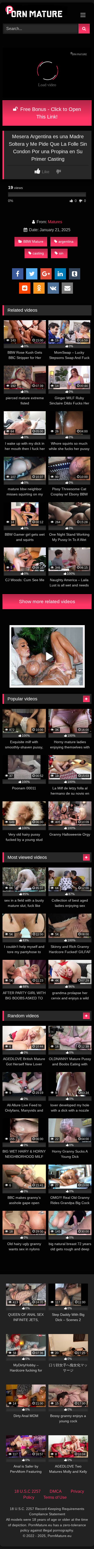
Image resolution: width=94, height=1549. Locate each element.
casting (38, 253)
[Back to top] (78, 1534)
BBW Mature (33, 241)
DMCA (56, 1491)
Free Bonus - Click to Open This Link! (50, 112)
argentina (65, 241)
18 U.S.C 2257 (27, 1491)
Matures (55, 222)
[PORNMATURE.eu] (39, 12)
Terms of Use (55, 1497)
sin (61, 253)
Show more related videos (47, 601)
